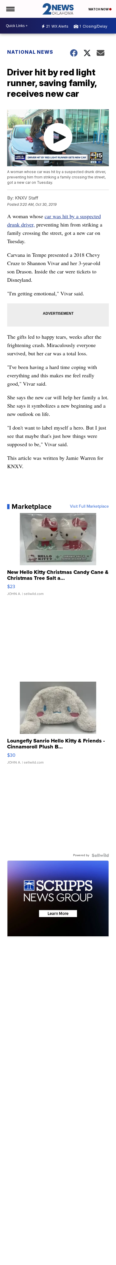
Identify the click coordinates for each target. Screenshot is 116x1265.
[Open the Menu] (9, 8)
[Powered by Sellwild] (100, 855)
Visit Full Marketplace (89, 506)
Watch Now (98, 9)
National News (30, 52)
